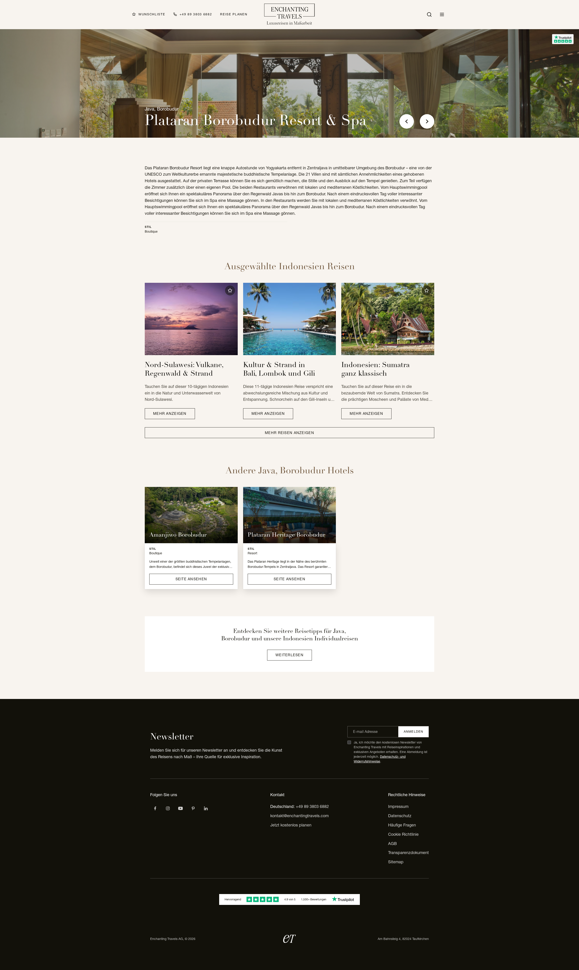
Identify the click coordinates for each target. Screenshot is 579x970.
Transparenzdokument (408, 852)
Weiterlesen (289, 655)
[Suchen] (429, 14)
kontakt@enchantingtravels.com (299, 815)
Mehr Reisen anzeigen (289, 432)
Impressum (398, 806)
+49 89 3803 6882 (312, 806)
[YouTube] (180, 808)
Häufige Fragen (402, 825)
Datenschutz (399, 815)
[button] (230, 290)
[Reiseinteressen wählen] (193, 808)
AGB (392, 843)
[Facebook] (155, 808)
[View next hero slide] (427, 121)
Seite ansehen (191, 579)
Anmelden (413, 731)
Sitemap (395, 861)
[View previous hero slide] (406, 121)
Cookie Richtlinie (403, 834)
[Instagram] (168, 808)
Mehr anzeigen (170, 413)
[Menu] (442, 14)
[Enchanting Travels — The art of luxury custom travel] (289, 15)
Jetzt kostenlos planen (290, 825)
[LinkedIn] (206, 808)
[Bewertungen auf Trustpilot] (563, 39)
